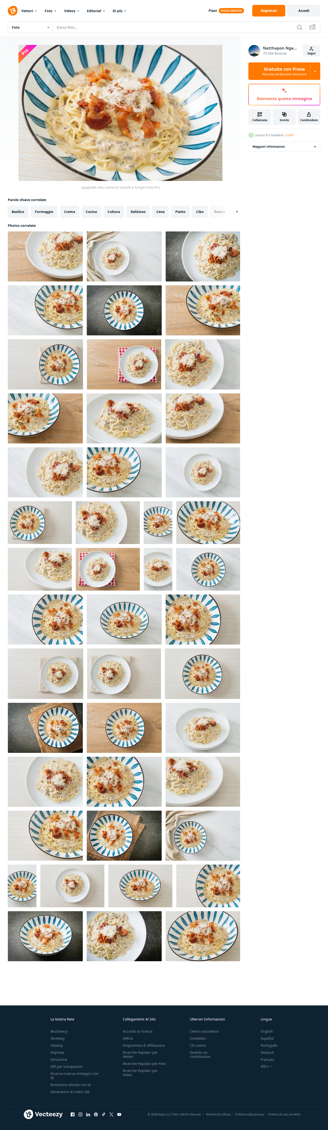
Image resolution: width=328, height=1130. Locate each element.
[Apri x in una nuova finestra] (111, 1114)
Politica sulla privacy (249, 1114)
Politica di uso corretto (284, 1114)
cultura (114, 211)
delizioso (138, 211)
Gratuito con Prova (284, 71)
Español (267, 1038)
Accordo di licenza (137, 1031)
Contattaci (198, 1038)
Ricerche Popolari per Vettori (140, 1054)
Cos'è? (289, 135)
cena (160, 211)
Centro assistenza (204, 1031)
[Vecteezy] (12, 11)
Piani (213, 10)
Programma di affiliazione (144, 1045)
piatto (180, 211)
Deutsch (267, 1052)
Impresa (57, 1052)
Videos (69, 10)
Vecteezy (57, 1038)
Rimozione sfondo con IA (70, 1084)
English (267, 1031)
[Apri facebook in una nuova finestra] (73, 1114)
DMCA (128, 1038)
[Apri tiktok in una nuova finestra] (104, 1114)
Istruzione (58, 1059)
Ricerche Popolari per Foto (144, 1063)
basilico (18, 211)
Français (267, 1059)
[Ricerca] (300, 27)
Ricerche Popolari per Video (140, 1072)
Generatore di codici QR (69, 1091)
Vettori (27, 10)
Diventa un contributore (200, 1054)
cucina (91, 211)
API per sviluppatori (66, 1066)
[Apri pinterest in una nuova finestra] (96, 1114)
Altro (265, 1066)
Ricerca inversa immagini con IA (74, 1075)
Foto (48, 10)
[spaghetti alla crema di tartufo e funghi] (45, 256)
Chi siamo (198, 1045)
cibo (200, 211)
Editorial (94, 10)
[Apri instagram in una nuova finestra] (80, 1114)
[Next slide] (233, 212)
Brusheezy (58, 1031)
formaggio (44, 211)
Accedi (303, 10)
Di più (117, 10)
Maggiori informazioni (268, 146)
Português (269, 1045)
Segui (311, 53)
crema (69, 211)
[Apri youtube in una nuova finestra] (119, 1114)
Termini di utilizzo (218, 1114)
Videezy (56, 1045)
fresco (219, 211)
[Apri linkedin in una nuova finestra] (88, 1114)
